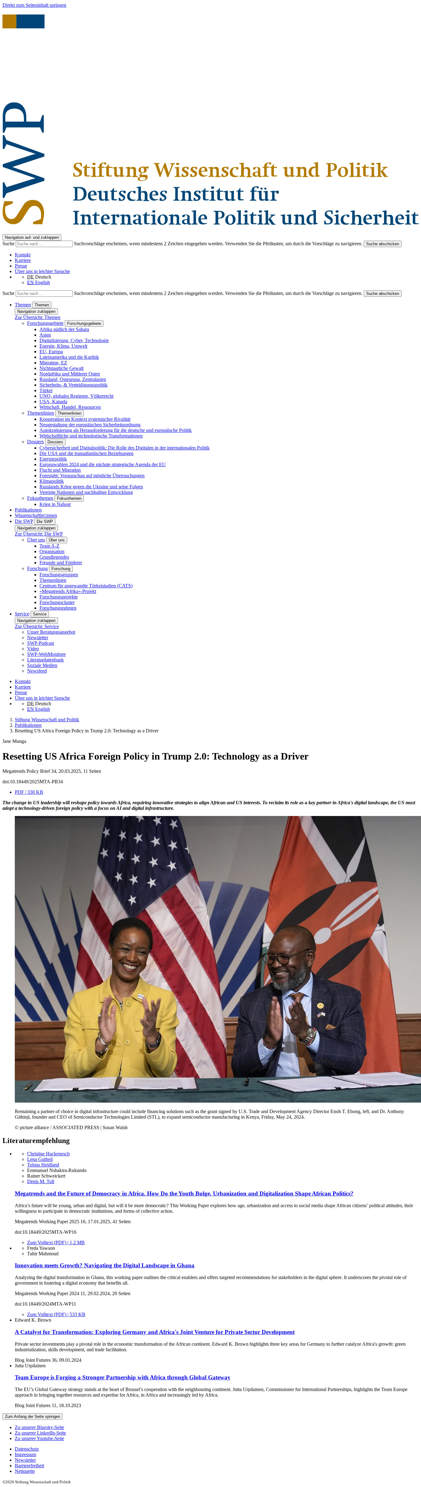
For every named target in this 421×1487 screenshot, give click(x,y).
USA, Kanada (53, 401)
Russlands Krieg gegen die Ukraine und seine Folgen (91, 486)
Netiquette (25, 1471)
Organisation (51, 551)
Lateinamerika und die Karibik (69, 357)
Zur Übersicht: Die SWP (39, 533)
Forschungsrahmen (57, 608)
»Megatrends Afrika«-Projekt (67, 591)
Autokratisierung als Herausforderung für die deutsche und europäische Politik (115, 430)
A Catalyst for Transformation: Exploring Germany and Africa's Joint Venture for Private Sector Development (155, 1332)
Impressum (25, 1454)
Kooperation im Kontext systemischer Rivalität (84, 419)
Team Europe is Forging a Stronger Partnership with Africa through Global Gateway (123, 1377)
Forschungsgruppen (58, 574)
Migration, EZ (53, 362)
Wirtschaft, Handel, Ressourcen (70, 407)
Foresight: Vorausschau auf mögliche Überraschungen (92, 475)
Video (33, 648)
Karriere (23, 260)
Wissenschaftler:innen (36, 515)
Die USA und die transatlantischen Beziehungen (86, 453)
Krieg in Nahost (55, 504)
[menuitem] (217, 1449)
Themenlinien (40, 413)
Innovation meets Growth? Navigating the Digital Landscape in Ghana (104, 1265)
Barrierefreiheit (29, 1465)
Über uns (36, 539)
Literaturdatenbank (45, 659)
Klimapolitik (51, 481)
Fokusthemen (40, 498)
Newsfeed (37, 670)
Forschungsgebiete (45, 323)
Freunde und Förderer (60, 562)
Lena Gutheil (40, 1159)
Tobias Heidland (43, 1164)
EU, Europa (51, 351)
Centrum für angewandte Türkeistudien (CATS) (86, 585)
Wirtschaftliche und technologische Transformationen (91, 435)
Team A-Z (49, 546)
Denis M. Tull (40, 1181)
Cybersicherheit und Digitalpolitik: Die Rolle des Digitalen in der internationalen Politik (124, 447)
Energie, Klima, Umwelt (63, 346)
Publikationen (28, 509)
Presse (21, 265)
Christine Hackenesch (48, 1153)
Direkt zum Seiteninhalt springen (34, 5)
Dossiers (35, 441)
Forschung (37, 568)
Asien (45, 335)
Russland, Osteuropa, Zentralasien (72, 379)
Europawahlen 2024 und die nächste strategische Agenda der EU (102, 464)
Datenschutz (27, 1449)
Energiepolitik (53, 459)
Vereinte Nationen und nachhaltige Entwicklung (86, 492)
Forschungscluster (57, 602)
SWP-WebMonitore (46, 654)
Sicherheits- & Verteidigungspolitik (73, 384)
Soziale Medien (42, 665)
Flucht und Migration (60, 470)
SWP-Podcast (40, 643)
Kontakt (23, 254)
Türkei (45, 390)
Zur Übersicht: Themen (37, 317)
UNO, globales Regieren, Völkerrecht (76, 396)
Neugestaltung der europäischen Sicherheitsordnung (90, 424)
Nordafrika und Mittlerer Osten (69, 373)
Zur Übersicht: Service (37, 626)
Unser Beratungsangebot (51, 632)
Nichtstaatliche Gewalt (61, 368)
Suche (9, 243)
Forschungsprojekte (58, 596)
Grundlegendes (54, 557)
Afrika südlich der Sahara (64, 329)
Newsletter (37, 637)
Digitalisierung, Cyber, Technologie (74, 340)
